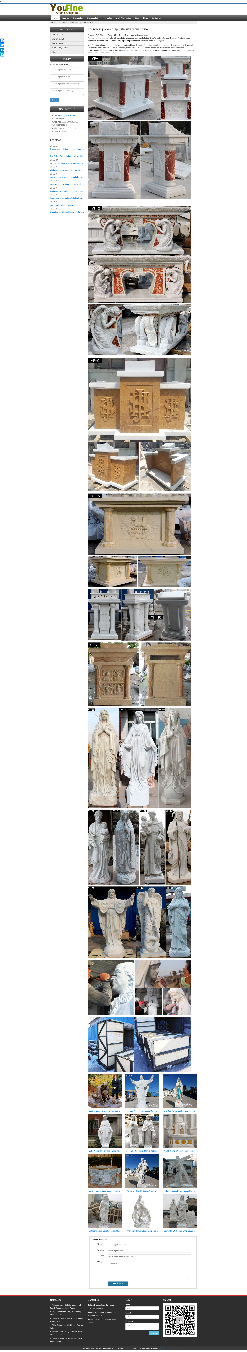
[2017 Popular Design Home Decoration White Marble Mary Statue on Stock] (105, 1131)
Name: (128, 1304)
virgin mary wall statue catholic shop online (67, 191)
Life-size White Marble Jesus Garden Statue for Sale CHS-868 (142, 1111)
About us (65, 18)
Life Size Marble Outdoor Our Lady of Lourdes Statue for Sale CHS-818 (180, 1111)
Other (137, 18)
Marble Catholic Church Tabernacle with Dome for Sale (180, 1150)
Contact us (156, 18)
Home (55, 18)
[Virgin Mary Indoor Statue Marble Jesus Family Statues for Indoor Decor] (142, 1211)
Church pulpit (92, 18)
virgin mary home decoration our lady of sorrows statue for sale (67, 170)
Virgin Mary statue (123, 18)
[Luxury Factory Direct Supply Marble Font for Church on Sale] (105, 1171)
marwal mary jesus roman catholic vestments (67, 177)
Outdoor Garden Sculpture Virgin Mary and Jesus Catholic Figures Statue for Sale (105, 1230)
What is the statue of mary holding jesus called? (67, 163)
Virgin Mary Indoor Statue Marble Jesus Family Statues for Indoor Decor (142, 1230)
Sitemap (161, 1348)
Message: (129, 1321)
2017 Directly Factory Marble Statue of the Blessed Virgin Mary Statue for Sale (142, 1150)
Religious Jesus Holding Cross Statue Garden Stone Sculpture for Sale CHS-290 (180, 1191)
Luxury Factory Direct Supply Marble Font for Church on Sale (105, 1191)
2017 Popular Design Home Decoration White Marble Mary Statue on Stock (105, 1150)
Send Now (154, 1333)
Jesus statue (107, 18)
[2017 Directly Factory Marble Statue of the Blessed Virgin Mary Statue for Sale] (142, 1131)
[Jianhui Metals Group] (66, 9)
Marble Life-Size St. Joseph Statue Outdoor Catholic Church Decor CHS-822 (142, 1191)
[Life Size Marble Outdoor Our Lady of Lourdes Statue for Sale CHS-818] (180, 1091)
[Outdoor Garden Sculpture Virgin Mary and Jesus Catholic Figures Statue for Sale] (105, 1211)
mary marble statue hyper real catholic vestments (67, 205)
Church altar (78, 18)
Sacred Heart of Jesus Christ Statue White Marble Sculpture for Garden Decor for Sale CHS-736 (180, 1230)
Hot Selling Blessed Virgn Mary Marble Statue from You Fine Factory (67, 156)
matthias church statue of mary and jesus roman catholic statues (67, 184)
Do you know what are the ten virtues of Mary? (67, 149)
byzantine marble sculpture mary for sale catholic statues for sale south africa (67, 212)
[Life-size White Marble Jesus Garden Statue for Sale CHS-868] (142, 1091)
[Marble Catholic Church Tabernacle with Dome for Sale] (180, 1131)
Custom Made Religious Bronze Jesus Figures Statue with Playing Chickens (105, 1111)
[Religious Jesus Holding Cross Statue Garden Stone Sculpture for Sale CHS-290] (180, 1171)
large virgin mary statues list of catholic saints (67, 198)
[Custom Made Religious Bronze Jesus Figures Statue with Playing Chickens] (105, 1091)
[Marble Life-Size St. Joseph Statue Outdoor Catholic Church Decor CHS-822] (142, 1171)
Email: (102, 1305)
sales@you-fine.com (66, 115)
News (145, 18)
